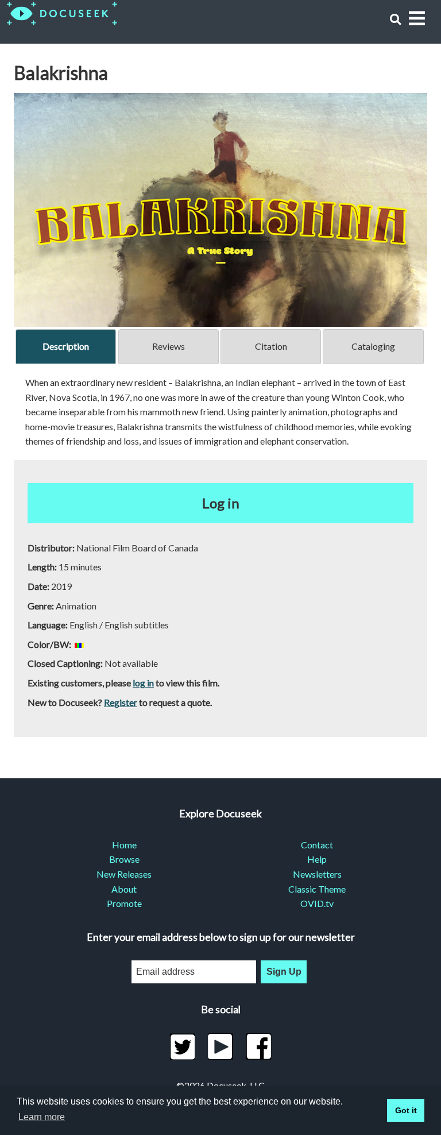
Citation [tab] (271, 346)
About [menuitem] (124, 888)
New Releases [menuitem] (124, 873)
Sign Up (283, 971)
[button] (395, 19)
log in (143, 682)
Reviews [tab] (168, 346)
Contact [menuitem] (317, 844)
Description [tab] (65, 346)
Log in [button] (220, 503)
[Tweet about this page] (182, 1046)
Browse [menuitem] (124, 859)
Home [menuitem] (124, 844)
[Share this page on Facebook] (259, 1046)
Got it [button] (406, 1110)
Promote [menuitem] (124, 903)
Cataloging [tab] (373, 346)
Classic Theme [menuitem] (317, 888)
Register (120, 702)
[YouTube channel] (221, 1046)
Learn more (41, 1117)
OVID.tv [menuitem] (317, 903)
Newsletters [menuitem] (317, 873)
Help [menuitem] (317, 859)
